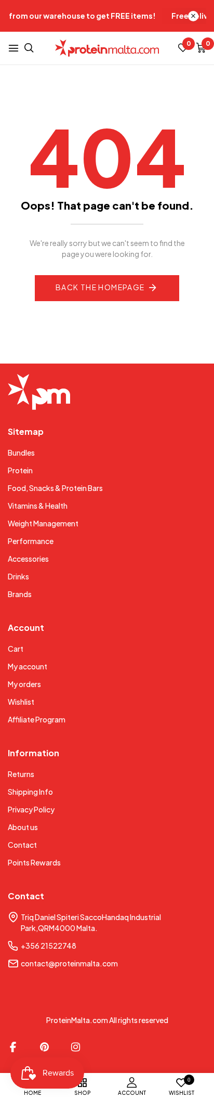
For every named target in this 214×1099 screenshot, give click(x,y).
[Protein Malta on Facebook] (13, 1047)
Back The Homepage (100, 287)
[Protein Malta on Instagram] (75, 1047)
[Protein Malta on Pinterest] (44, 1047)
